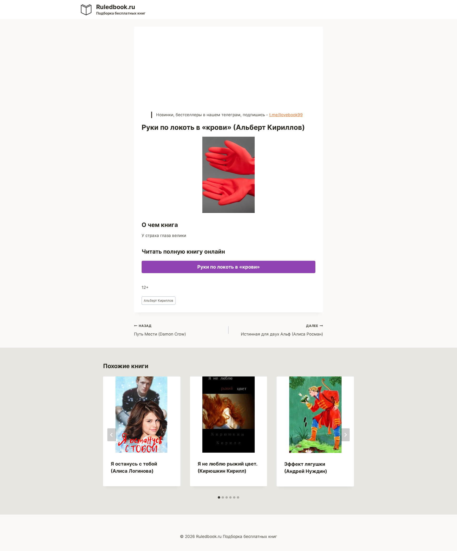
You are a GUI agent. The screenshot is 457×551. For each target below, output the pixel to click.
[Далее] (345, 434)
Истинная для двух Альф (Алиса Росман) (282, 330)
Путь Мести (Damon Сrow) (160, 330)
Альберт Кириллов (158, 300)
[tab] (219, 497)
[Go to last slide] (111, 434)
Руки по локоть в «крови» (228, 267)
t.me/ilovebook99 (286, 114)
